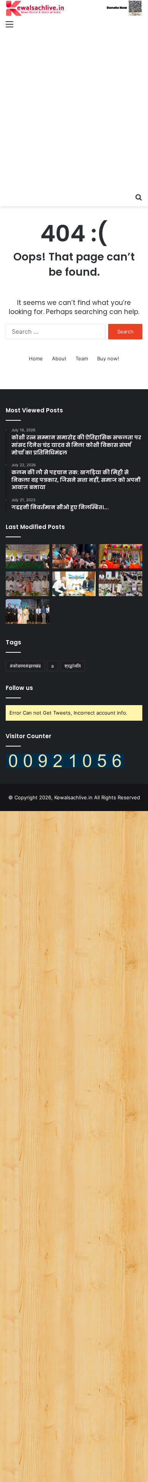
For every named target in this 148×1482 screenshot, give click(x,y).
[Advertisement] (74, 111)
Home (36, 358)
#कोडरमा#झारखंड (25, 666)
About (59, 358)
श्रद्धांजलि (73, 666)
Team (82, 358)
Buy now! (108, 358)
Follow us (19, 688)
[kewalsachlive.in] (74, 8)
